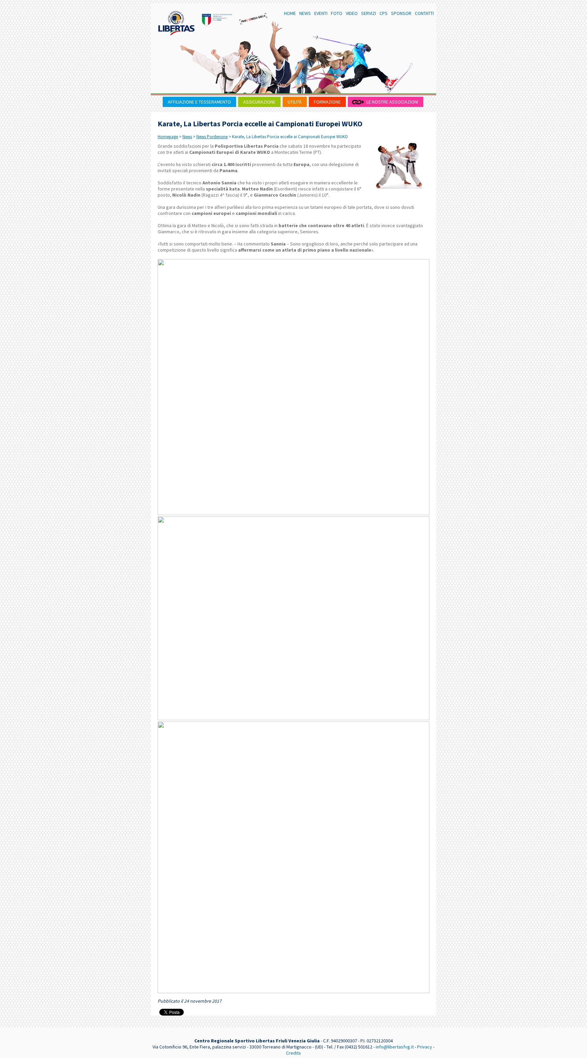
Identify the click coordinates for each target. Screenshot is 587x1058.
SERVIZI (368, 13)
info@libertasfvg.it (395, 1047)
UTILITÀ (295, 102)
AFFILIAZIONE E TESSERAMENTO (199, 102)
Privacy (424, 1047)
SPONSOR (401, 13)
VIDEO (352, 13)
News (187, 137)
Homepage (168, 137)
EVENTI (320, 13)
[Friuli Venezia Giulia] (253, 18)
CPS (383, 13)
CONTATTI (424, 13)
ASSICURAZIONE (259, 102)
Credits (293, 1053)
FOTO (336, 13)
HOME (290, 13)
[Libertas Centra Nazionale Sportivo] (176, 23)
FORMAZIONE (327, 102)
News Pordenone (212, 137)
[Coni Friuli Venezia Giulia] (217, 18)
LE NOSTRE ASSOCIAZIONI (392, 102)
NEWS (305, 13)
